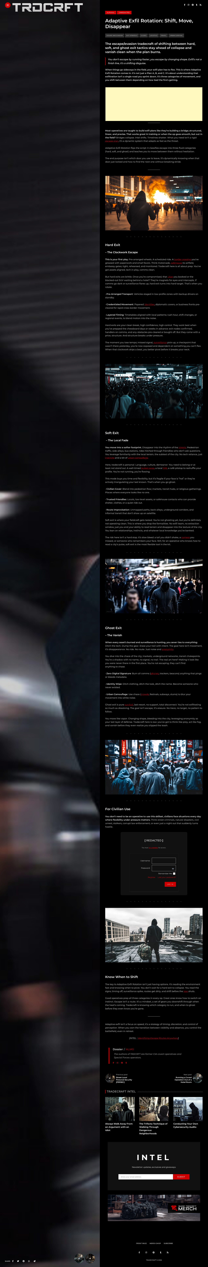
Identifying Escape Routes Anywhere (158, 1038)
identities (149, 304)
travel (163, 35)
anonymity (167, 649)
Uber (170, 276)
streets (182, 447)
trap (186, 991)
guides (143, 35)
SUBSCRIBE (168, 1243)
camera (185, 537)
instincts (109, 458)
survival (129, 704)
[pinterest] (24, 1261)
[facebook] (12, 1261)
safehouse (176, 263)
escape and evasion (115, 35)
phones (155, 673)
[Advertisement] (153, 104)
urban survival (176, 35)
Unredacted (124, 12)
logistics (153, 35)
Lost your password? (167, 877)
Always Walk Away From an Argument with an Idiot (119, 1127)
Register (151, 877)
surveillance (160, 342)
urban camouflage (138, 458)
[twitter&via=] (18, 1261)
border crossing (182, 259)
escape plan (111, 141)
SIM (165, 468)
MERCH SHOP (155, 1243)
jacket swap (147, 468)
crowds (145, 694)
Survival (110, 12)
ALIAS (130, 1049)
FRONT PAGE (141, 1243)
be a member (153, 848)
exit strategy (131, 35)
